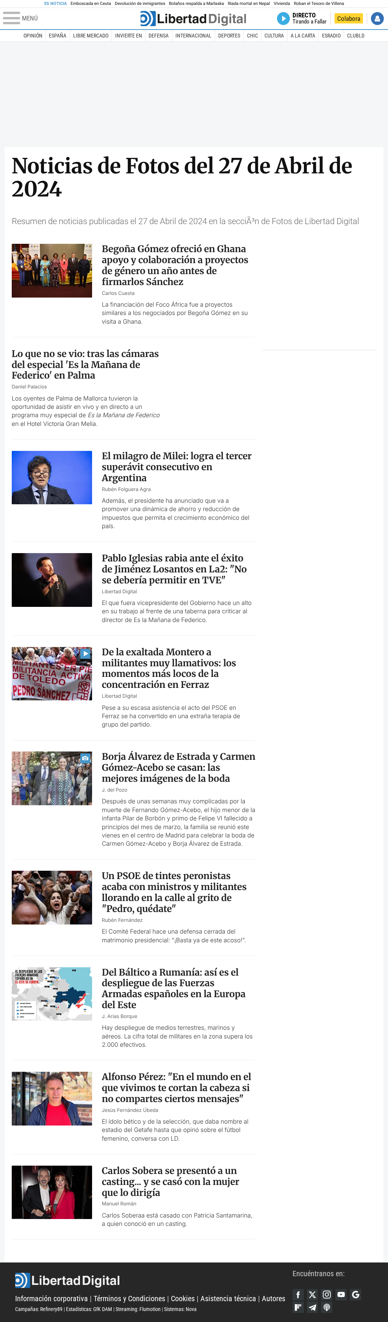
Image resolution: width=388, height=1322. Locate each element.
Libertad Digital (154, 1280)
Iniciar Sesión (377, 18)
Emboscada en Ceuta (90, 3)
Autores (273, 1298)
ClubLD (356, 36)
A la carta (303, 36)
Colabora (348, 18)
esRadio (331, 36)
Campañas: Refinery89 (39, 1309)
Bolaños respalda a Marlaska (196, 3)
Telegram (312, 1307)
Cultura (274, 36)
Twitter (312, 1294)
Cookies (183, 1298)
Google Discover (355, 1294)
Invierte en (128, 36)
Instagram (326, 1294)
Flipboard (298, 1307)
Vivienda (282, 3)
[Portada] (193, 18)
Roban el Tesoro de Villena (319, 3)
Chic (252, 36)
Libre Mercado (90, 36)
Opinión (32, 36)
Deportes (229, 36)
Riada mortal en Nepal (249, 3)
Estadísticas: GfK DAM (89, 1309)
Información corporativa (51, 1298)
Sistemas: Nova (180, 1309)
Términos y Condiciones (129, 1298)
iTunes (326, 1307)
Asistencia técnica (228, 1298)
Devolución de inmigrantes (140, 3)
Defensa (159, 36)
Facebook (298, 1294)
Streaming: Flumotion (138, 1309)
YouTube (341, 1294)
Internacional (193, 36)
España (57, 36)
